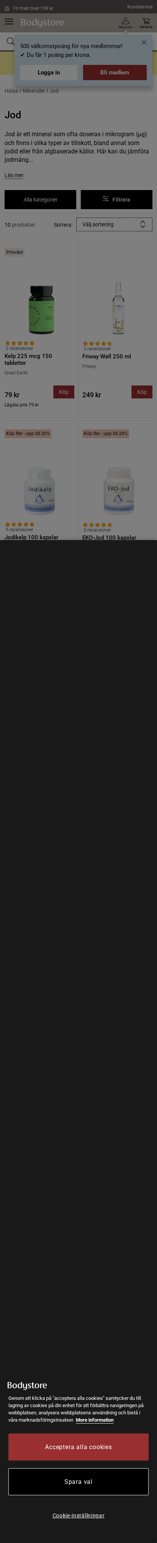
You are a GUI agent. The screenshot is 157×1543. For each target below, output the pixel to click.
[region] (78, 1041)
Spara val (78, 1481)
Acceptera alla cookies (78, 1447)
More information (95, 1420)
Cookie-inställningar (79, 1515)
